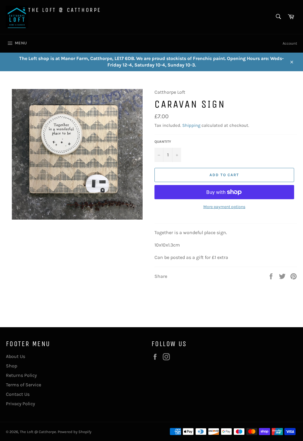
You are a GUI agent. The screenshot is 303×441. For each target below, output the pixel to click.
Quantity (162, 142)
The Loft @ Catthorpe (64, 10)
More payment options (224, 206)
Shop (11, 366)
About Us (15, 356)
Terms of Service (23, 385)
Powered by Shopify (74, 431)
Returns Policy (21, 375)
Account (290, 43)
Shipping (191, 125)
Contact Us (18, 394)
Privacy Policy (20, 403)
